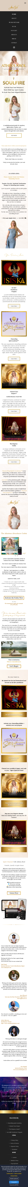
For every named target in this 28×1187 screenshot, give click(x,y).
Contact (15, 1157)
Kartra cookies (17, 1173)
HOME (14, 14)
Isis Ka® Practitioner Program (14, 1132)
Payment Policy (15, 1146)
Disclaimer (14, 1149)
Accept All (14, 1182)
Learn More (14, 306)
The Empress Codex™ (14, 1129)
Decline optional (14, 1178)
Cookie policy (10, 1173)
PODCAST (14, 30)
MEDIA (14, 39)
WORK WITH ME (14, 22)
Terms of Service (14, 1143)
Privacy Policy (14, 1140)
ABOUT (14, 18)
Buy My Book (14, 1163)
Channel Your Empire (14, 1126)
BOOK (14, 26)
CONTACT (14, 42)
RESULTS (14, 35)
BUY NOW (14, 135)
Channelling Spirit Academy (14, 1123)
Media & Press (14, 1160)
